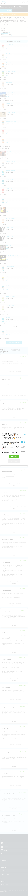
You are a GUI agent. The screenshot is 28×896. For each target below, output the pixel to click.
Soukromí (23, 451)
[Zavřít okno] (25, 434)
